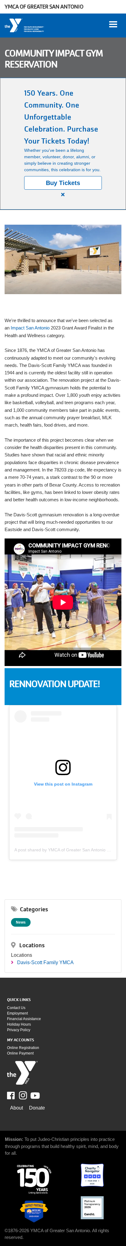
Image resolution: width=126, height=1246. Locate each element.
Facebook (15, 1095)
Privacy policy (18, 1030)
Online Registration (23, 1048)
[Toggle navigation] (113, 24)
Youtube (34, 1095)
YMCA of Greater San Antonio (44, 6)
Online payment (20, 1053)
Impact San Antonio (30, 327)
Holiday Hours (19, 1024)
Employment (17, 1013)
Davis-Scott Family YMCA (45, 962)
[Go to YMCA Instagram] (23, 1095)
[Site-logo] (22, 1073)
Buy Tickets (63, 182)
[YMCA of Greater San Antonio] (25, 25)
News (21, 922)
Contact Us (16, 1008)
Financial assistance (24, 1019)
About (16, 1107)
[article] (63, 144)
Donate (37, 1107)
